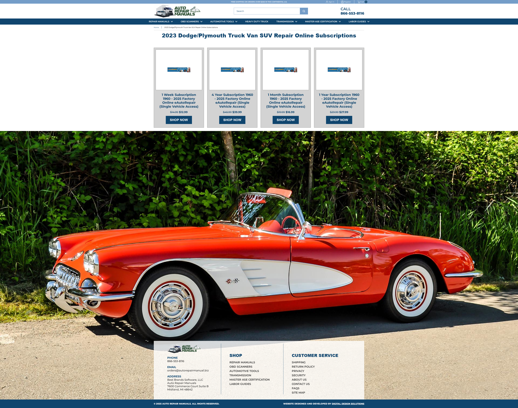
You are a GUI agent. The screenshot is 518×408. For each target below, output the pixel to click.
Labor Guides (357, 21)
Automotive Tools (222, 21)
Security (299, 375)
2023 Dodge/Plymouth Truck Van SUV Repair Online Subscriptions (191, 27)
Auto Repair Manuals (176, 403)
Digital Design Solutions (348, 403)
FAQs (295, 388)
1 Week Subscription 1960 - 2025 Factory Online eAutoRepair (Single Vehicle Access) (178, 100)
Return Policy (303, 366)
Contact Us (301, 384)
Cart (362, 2)
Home (156, 27)
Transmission (285, 21)
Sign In (331, 2)
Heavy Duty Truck (256, 21)
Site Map (298, 392)
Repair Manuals (159, 21)
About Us (299, 379)
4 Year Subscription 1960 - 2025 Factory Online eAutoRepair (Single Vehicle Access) (232, 100)
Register (347, 2)
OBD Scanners (190, 21)
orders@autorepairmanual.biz (188, 370)
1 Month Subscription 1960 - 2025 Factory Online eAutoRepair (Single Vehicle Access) (285, 100)
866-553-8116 (352, 13)
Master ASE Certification (321, 21)
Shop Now (179, 120)
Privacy (298, 371)
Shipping (299, 362)
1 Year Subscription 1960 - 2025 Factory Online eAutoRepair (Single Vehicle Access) (339, 100)
